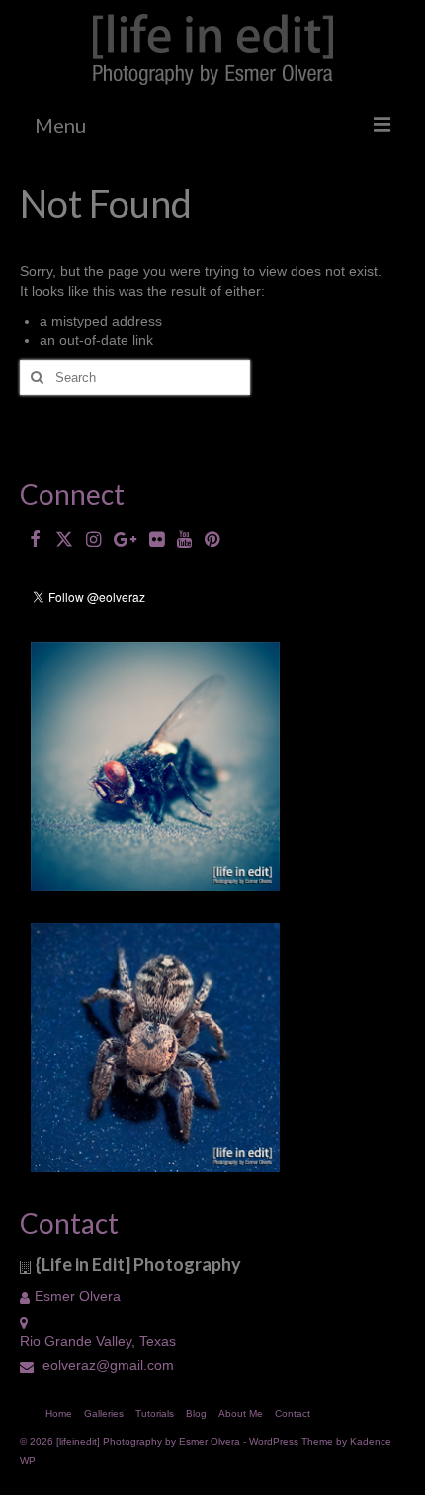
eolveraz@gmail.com (106, 1365)
